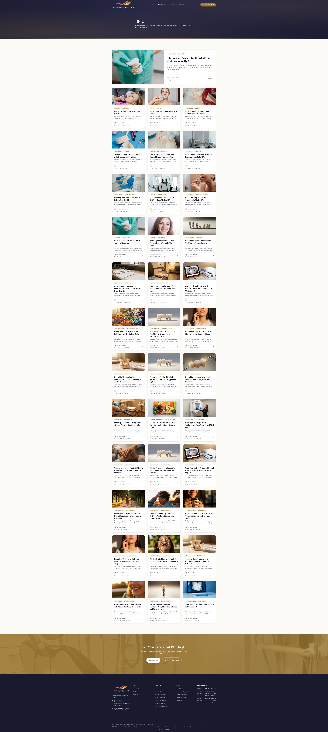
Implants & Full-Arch (160, 694)
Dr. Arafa (135, 694)
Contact (181, 4)
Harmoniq (167, 729)
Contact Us (153, 660)
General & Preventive (161, 689)
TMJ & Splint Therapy (161, 706)
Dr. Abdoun (136, 692)
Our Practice (136, 689)
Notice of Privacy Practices (119, 724)
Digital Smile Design (160, 700)
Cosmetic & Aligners (160, 692)
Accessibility (149, 724)
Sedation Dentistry (160, 703)
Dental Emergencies (181, 694)
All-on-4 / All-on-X (160, 697)
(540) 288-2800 (173, 660)
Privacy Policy (130, 724)
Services (172, 4)
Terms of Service (140, 724)
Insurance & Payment (182, 692)
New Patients (162, 4)
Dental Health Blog (181, 697)
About (152, 4)
